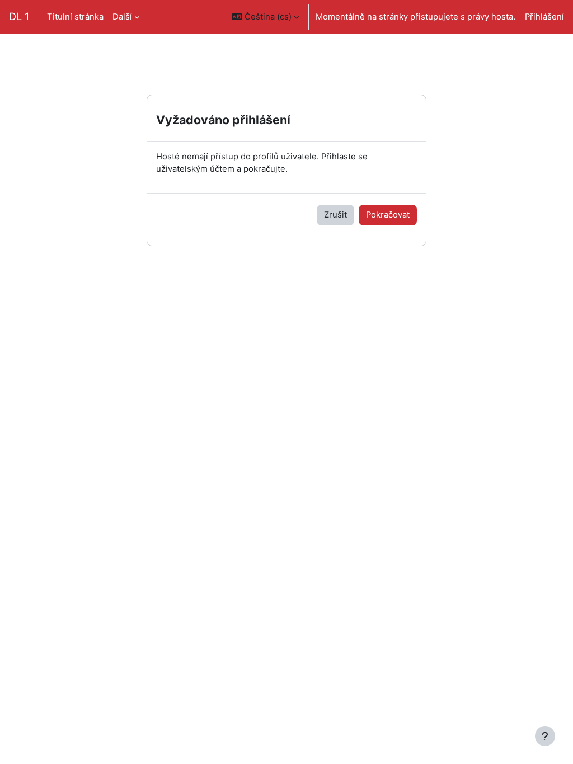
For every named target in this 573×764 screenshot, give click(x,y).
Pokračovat (388, 215)
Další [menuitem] (122, 17)
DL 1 (19, 16)
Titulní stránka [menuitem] (75, 17)
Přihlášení (544, 17)
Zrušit (335, 215)
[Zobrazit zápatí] (545, 736)
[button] (265, 17)
